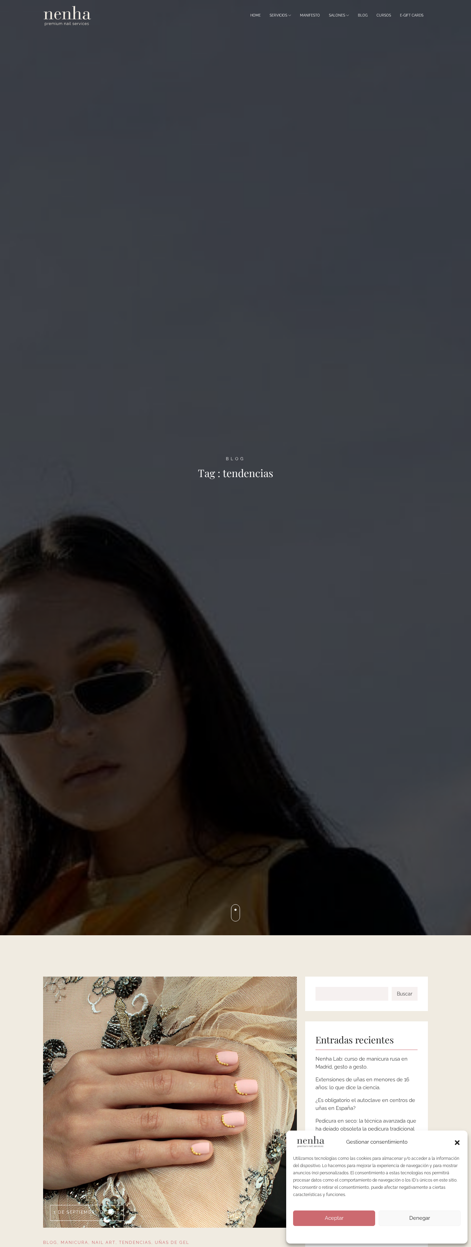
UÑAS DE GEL (172, 1242)
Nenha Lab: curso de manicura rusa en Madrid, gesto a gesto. (361, 1063)
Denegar (419, 1218)
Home (255, 15)
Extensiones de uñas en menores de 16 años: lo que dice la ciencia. (362, 1083)
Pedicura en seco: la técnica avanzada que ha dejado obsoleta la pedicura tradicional (365, 1125)
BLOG (50, 1242)
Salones (337, 15)
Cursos (384, 15)
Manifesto (310, 15)
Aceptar (334, 1218)
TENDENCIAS (135, 1242)
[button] (457, 1141)
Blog (363, 15)
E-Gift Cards (411, 15)
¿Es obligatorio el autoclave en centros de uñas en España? (365, 1104)
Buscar (404, 994)
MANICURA (74, 1242)
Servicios (279, 15)
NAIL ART (104, 1242)
